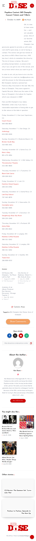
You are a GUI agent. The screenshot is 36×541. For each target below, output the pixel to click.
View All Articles (18, 400)
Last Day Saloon (8, 194)
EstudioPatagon (25, 536)
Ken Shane (23, 312)
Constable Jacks (7, 205)
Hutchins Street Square (10, 184)
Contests (17, 307)
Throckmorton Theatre (10, 163)
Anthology (5, 131)
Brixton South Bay (8, 142)
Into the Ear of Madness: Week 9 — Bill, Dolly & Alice (25, 275)
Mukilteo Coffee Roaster (10, 237)
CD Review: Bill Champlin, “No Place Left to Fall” (9, 275)
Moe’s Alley (6, 152)
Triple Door (6, 258)
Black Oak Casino (8, 173)
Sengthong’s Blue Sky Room (12, 216)
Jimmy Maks (6, 226)
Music (23, 307)
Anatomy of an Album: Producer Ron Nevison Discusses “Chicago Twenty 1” (9, 291)
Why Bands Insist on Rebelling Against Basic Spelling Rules (26, 433)
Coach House (6, 121)
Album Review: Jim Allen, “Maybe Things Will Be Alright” (9, 459)
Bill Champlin (14, 312)
